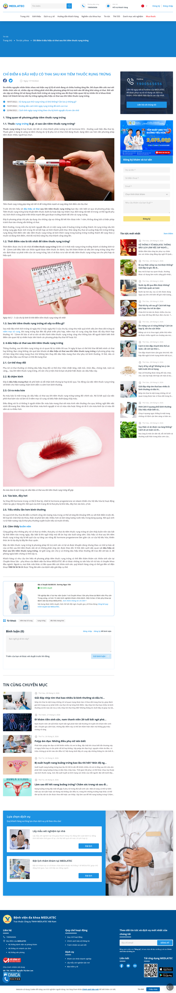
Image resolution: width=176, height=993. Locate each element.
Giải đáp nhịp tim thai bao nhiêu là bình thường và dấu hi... (70, 697)
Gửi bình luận (99, 656)
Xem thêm (168, 233)
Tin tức (107, 16)
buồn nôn (25, 526)
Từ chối (141, 989)
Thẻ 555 (116, 16)
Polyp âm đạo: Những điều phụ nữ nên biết (60, 741)
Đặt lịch (88, 846)
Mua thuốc (151, 16)
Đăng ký (156, 6)
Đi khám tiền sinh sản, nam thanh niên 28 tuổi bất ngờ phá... (70, 719)
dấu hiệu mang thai (57, 621)
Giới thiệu (36, 16)
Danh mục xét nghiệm (133, 16)
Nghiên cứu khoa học (91, 16)
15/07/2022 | (37, 106)
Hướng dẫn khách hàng (68, 16)
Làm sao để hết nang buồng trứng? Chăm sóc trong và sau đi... (71, 784)
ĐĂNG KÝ (165, 942)
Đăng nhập (168, 6)
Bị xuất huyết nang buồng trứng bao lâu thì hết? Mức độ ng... (71, 762)
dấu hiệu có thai (32, 209)
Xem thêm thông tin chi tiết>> (75, 601)
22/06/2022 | (43, 110)
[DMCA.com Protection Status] (12, 976)
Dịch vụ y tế (49, 16)
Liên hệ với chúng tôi (146, 104)
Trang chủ (7, 40)
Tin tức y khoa (22, 40)
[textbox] (146, 194)
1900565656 (11, 937)
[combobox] (146, 194)
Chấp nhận (153, 989)
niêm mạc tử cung (11, 331)
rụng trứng (21, 123)
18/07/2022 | (41, 101)
